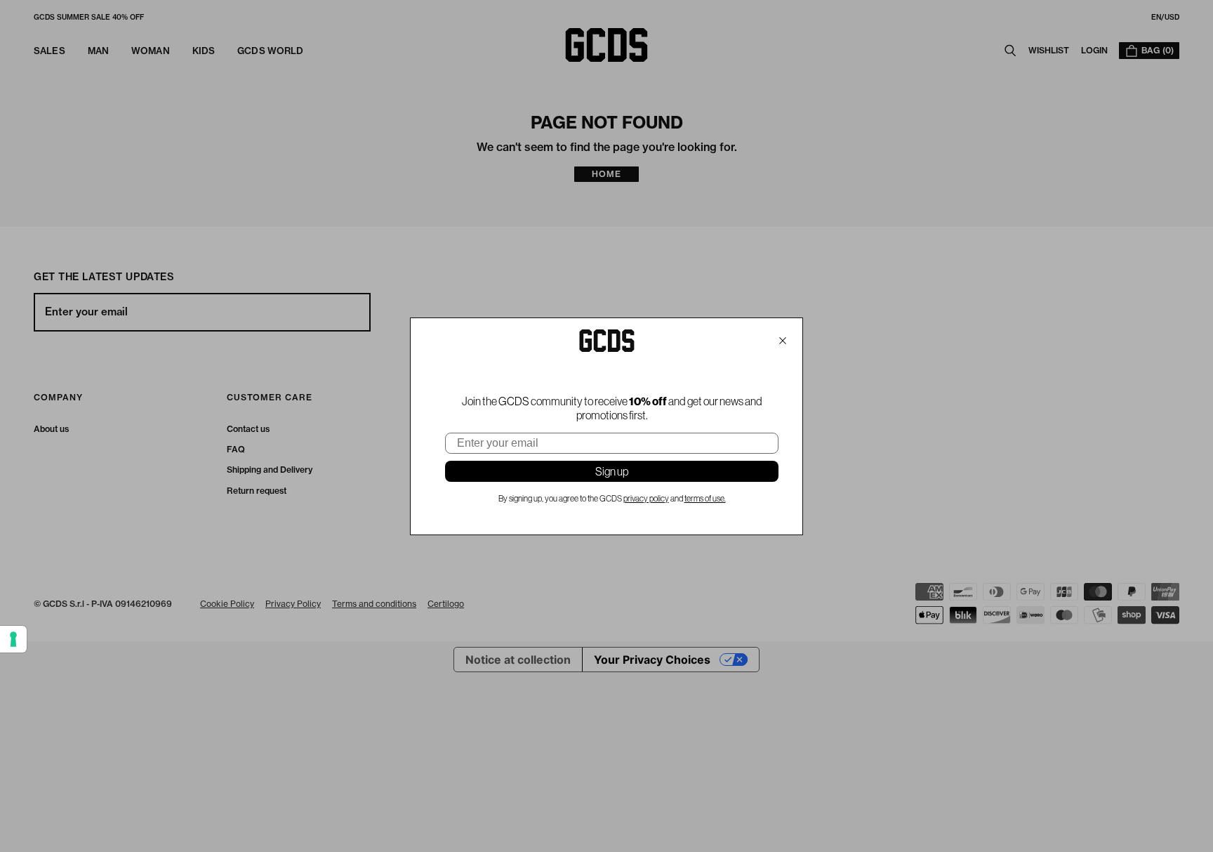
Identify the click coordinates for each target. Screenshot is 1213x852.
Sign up (611, 471)
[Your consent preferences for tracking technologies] (13, 639)
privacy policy (646, 499)
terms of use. (705, 499)
